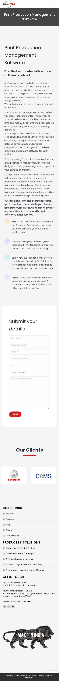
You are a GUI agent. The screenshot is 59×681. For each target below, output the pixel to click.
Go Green (10, 519)
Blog (8, 524)
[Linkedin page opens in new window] (13, 606)
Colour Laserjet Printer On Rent (20, 548)
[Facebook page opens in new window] (5, 606)
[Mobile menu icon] (53, 4)
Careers (9, 530)
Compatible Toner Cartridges (20, 553)
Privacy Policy (12, 535)
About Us (10, 513)
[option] (13, 475)
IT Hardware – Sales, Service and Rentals (25, 570)
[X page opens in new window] (9, 606)
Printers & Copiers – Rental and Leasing (24, 564)
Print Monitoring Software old (19, 559)
